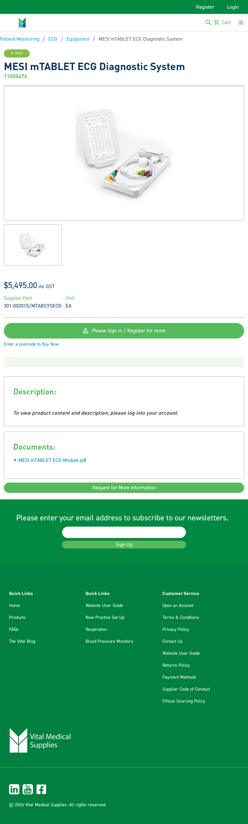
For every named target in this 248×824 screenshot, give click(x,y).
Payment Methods (179, 677)
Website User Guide (104, 606)
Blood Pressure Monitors (109, 641)
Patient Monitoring (19, 39)
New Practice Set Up (105, 618)
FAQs (14, 629)
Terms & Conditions (180, 618)
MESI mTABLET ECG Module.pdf (52, 460)
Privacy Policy (175, 629)
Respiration (96, 629)
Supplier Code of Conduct (186, 689)
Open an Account (177, 606)
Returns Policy (176, 665)
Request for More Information (124, 488)
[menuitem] (124, 789)
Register (205, 7)
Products (17, 618)
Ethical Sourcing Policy (183, 701)
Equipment (78, 39)
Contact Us (172, 641)
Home (14, 606)
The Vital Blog (22, 641)
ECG (52, 39)
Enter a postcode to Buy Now (31, 344)
